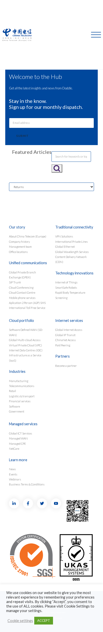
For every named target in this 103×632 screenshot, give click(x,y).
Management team (20, 246)
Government (16, 411)
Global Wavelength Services (72, 251)
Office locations (18, 251)
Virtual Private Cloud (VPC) (25, 345)
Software (14, 406)
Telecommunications (21, 386)
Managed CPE (17, 443)
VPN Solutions (64, 236)
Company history (19, 241)
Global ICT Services (20, 433)
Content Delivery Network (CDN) (71, 259)
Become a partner (66, 365)
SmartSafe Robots (66, 287)
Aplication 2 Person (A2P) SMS (27, 302)
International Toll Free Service (27, 307)
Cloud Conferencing (21, 287)
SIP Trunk (15, 282)
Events (13, 474)
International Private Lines (71, 241)
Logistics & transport (21, 396)
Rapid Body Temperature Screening (70, 295)
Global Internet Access (68, 329)
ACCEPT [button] (43, 621)
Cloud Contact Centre (22, 292)
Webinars (15, 479)
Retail (12, 391)
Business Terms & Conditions (26, 484)
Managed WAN (18, 438)
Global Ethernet (65, 246)
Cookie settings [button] (20, 621)
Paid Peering (62, 345)
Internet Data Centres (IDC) (25, 350)
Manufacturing (18, 381)
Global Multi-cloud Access (24, 340)
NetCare (14, 448)
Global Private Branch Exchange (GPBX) (22, 275)
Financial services (19, 401)
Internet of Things (66, 282)
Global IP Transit (65, 335)
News (12, 469)
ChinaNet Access (65, 340)
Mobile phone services (22, 297)
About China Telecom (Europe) (27, 236)
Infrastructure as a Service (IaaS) (25, 358)
